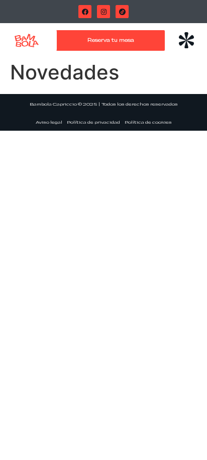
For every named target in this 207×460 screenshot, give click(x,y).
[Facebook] (84, 11)
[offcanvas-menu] (186, 40)
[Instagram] (103, 11)
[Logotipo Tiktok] (122, 11)
